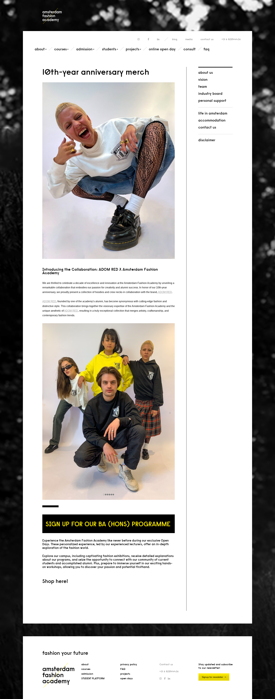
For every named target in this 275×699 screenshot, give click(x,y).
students (109, 49)
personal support (212, 100)
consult (189, 49)
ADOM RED (165, 292)
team (202, 86)
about (40, 49)
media (189, 39)
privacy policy (128, 664)
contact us (207, 127)
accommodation (212, 120)
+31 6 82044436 (231, 39)
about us (205, 72)
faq (206, 49)
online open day (162, 49)
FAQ (122, 669)
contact (207, 39)
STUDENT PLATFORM (93, 678)
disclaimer (206, 140)
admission (84, 49)
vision (203, 79)
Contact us (166, 664)
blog (174, 39)
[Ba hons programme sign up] (108, 523)
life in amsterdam (212, 113)
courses (60, 49)
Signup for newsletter (212, 677)
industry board (210, 93)
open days (126, 678)
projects (132, 49)
